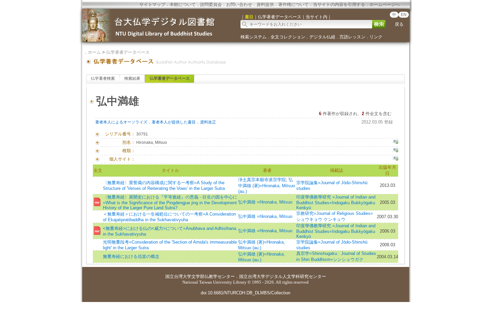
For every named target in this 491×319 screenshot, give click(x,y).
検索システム (253, 36)
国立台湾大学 (178, 276)
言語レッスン (352, 36)
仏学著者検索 (103, 78)
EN (403, 14)
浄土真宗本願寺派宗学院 (262, 179)
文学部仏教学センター (213, 276)
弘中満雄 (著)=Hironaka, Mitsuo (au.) (266, 185)
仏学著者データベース (128, 52)
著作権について (293, 4)
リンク (375, 36)
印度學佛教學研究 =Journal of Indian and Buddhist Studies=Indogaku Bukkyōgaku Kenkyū (335, 202)
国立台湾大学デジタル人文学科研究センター (282, 276)
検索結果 (132, 78)
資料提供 (265, 4)
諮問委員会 (211, 4)
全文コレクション (288, 36)
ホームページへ (384, 4)
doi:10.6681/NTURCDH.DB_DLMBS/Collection (245, 292)
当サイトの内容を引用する (339, 4)
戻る (399, 24)
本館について (183, 4)
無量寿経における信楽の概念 (131, 256)
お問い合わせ (239, 4)
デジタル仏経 (322, 36)
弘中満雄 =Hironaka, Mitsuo (265, 202)
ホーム (94, 52)
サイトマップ (152, 4)
